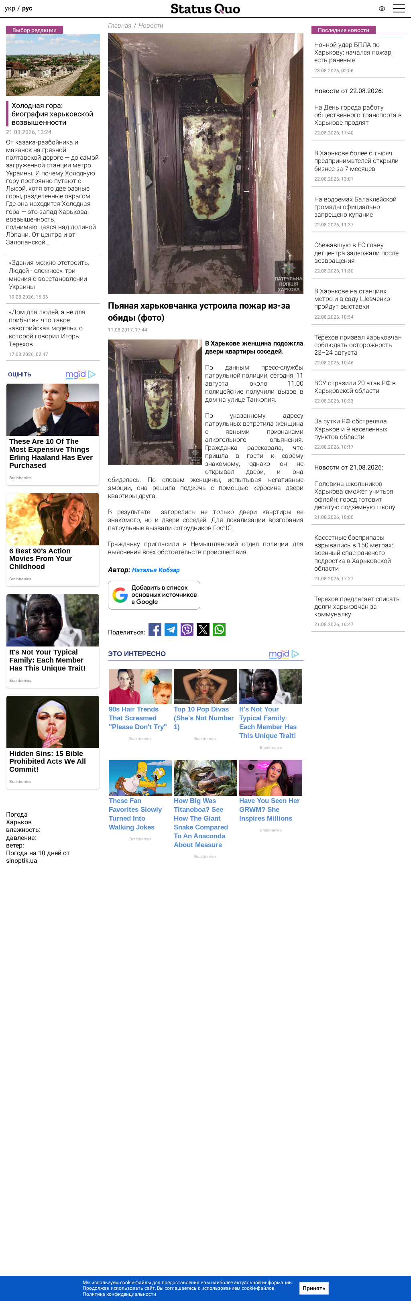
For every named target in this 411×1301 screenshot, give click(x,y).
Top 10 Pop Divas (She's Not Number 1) (204, 718)
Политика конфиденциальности (119, 1294)
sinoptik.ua (21, 860)
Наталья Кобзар (156, 570)
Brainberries (140, 738)
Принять (314, 1288)
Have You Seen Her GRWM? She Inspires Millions (269, 809)
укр (10, 8)
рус (27, 8)
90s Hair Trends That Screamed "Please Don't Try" (138, 718)
